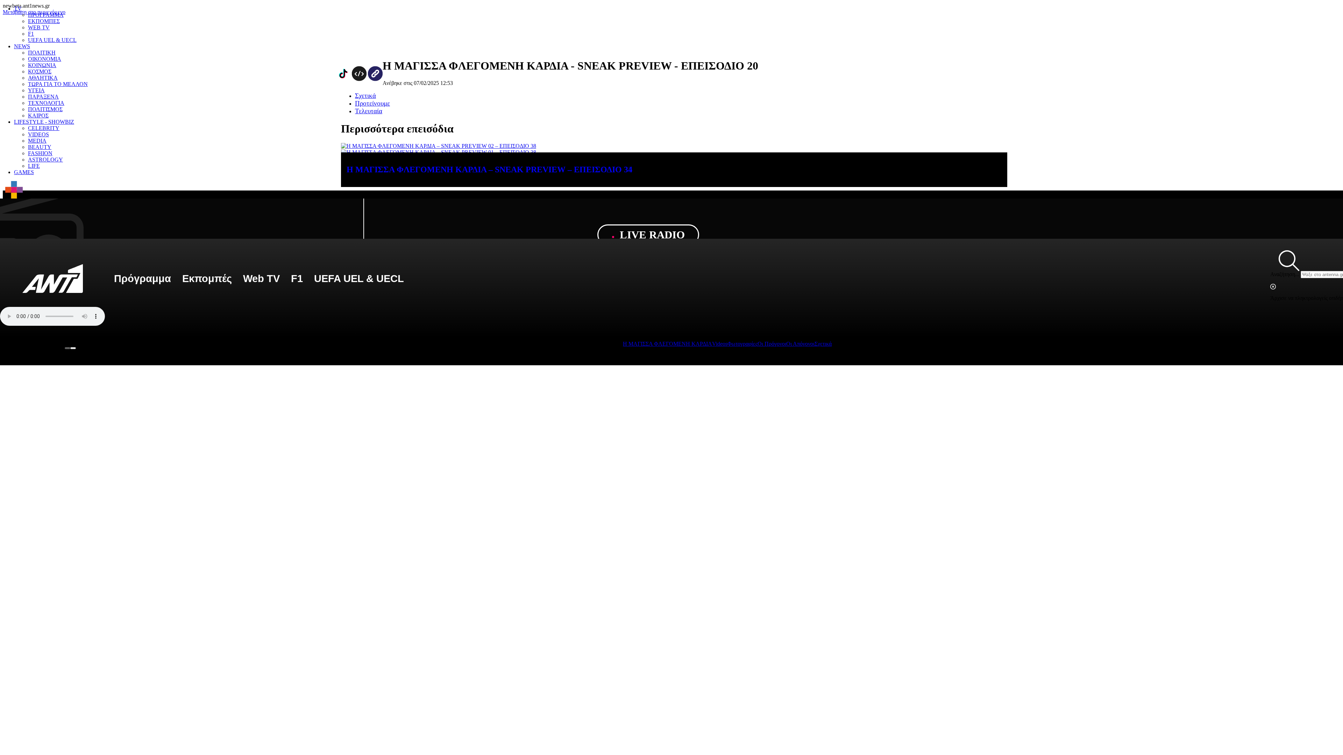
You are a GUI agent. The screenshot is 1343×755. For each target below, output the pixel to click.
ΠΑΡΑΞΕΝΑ (43, 97)
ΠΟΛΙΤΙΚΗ (42, 53)
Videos (719, 344)
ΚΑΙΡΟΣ (38, 115)
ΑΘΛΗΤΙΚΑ (43, 78)
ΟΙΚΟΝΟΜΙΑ (44, 59)
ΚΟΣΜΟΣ (39, 71)
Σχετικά (823, 344)
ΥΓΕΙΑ (36, 90)
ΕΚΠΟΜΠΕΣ (44, 21)
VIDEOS (38, 134)
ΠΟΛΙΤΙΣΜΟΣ (45, 109)
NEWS (22, 46)
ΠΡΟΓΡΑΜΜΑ (46, 15)
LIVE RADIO (651, 234)
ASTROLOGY (45, 160)
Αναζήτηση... (1284, 274)
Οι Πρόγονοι (772, 344)
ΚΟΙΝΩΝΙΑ (42, 65)
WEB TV (39, 27)
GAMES (24, 172)
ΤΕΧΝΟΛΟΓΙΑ (46, 103)
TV (18, 9)
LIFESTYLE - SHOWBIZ (44, 122)
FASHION (40, 153)
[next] (73, 348)
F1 (31, 34)
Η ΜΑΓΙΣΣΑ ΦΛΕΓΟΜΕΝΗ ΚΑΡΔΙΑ (667, 344)
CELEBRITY (43, 128)
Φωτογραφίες (742, 344)
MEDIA (37, 141)
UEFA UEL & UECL (52, 40)
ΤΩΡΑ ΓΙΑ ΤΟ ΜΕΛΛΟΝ (58, 84)
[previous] (67, 348)
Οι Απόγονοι (800, 344)
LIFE (34, 166)
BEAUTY (39, 147)
